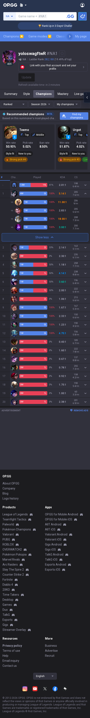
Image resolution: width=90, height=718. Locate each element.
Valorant (8, 534)
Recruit (49, 655)
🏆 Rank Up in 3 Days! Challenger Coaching (60, 25)
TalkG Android (54, 554)
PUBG (6, 539)
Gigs (5, 624)
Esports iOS (52, 569)
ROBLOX (8, 544)
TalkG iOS (51, 559)
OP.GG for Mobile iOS (58, 519)
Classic (63, 36)
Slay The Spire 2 (13, 569)
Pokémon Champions (17, 529)
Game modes (39, 36)
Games (7, 604)
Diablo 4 (8, 584)
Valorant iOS (53, 539)
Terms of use (11, 650)
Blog (5, 493)
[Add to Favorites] (62, 53)
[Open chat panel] (87, 97)
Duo (5, 609)
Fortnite (8, 579)
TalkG (6, 614)
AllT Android (53, 524)
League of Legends (15, 514)
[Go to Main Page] (10, 5)
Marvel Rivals (11, 559)
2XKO (6, 589)
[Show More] (23, 5)
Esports (8, 619)
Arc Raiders (10, 564)
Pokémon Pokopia (15, 554)
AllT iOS (50, 529)
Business (51, 645)
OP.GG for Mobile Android (61, 514)
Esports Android (55, 564)
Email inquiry (11, 660)
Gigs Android (53, 544)
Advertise (51, 650)
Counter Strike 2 (13, 574)
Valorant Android (56, 534)
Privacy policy (12, 645)
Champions (13, 36)
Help (5, 655)
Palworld (8, 524)
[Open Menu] (82, 5)
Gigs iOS (50, 549)
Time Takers (11, 594)
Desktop (8, 599)
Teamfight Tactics (14, 519)
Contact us (10, 665)
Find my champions (76, 116)
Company (9, 488)
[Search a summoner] (70, 16)
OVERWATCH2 (12, 549)
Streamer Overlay (14, 629)
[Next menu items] (70, 36)
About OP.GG (11, 483)
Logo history (11, 498)
